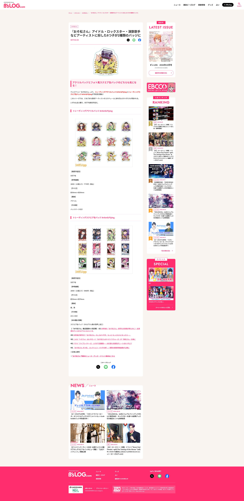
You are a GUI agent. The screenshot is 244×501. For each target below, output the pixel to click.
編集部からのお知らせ (121, 479)
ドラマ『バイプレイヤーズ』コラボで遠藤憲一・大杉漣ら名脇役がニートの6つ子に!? (102, 343)
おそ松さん (84, 13)
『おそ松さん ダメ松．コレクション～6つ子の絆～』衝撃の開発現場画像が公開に (101, 347)
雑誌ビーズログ (189, 5)
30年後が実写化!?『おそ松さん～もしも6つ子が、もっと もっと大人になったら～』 (102, 335)
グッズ (210, 5)
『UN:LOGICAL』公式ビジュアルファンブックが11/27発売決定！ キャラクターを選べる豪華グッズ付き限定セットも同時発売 (124, 416)
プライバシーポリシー (102, 488)
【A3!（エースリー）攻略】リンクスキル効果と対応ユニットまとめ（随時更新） (163, 126)
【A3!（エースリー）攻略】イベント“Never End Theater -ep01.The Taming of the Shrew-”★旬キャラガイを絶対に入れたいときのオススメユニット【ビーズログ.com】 (123, 450)
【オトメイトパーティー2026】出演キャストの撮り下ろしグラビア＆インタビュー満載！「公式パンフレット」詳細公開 (87, 449)
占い (217, 5)
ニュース (177, 5)
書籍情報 (201, 5)
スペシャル (77, 13)
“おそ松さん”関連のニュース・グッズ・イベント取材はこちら (93, 356)
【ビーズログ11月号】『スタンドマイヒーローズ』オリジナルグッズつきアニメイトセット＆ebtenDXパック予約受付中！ (87, 416)
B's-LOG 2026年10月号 (161, 65)
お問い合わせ (88, 488)
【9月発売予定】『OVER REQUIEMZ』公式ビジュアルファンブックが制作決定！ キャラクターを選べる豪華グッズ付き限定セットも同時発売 (163, 186)
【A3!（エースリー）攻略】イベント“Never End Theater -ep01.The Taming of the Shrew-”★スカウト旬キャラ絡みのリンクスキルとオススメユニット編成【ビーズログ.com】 (163, 155)
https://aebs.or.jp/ (140, 491)
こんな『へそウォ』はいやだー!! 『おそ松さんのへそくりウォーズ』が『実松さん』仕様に (104, 339)
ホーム (70, 13)
